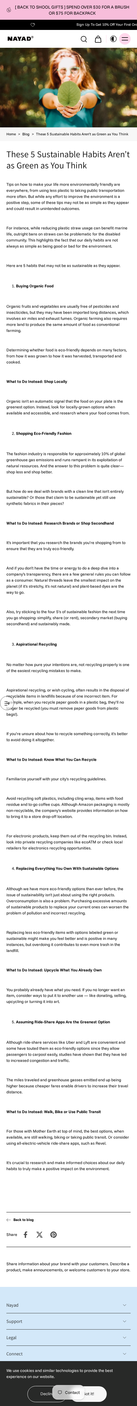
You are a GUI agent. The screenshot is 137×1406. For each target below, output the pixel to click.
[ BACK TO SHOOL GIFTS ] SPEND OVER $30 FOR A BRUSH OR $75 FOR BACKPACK (72, 10)
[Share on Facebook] (25, 1234)
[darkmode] (111, 39)
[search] (84, 38)
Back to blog (23, 1219)
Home (11, 134)
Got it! (88, 1393)
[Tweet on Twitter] (39, 1234)
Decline (47, 1393)
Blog (26, 134)
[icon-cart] (98, 38)
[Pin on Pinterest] (54, 1234)
